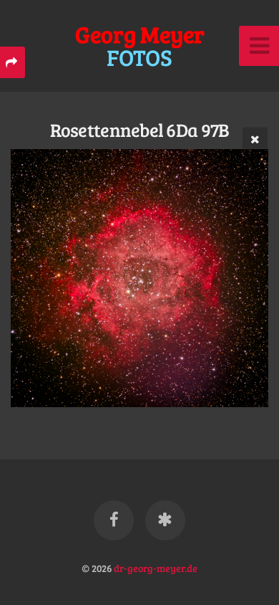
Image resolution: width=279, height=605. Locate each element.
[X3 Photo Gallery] (165, 520)
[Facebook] (114, 520)
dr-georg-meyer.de (155, 568)
